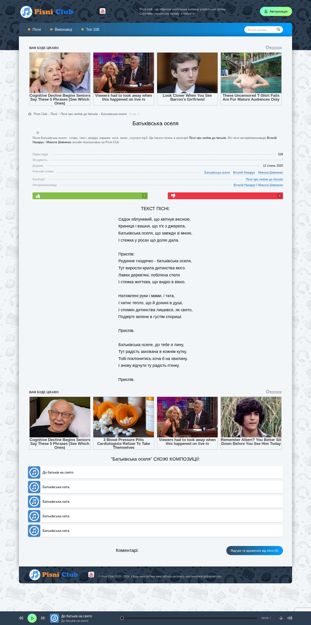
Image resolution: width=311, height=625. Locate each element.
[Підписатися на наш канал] (102, 13)
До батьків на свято (58, 472)
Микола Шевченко (58, 142)
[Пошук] (278, 29)
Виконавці (63, 29)
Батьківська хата (56, 487)
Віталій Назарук (244, 172)
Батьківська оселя (114, 114)
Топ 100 (92, 29)
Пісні (37, 29)
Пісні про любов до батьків (207, 138)
